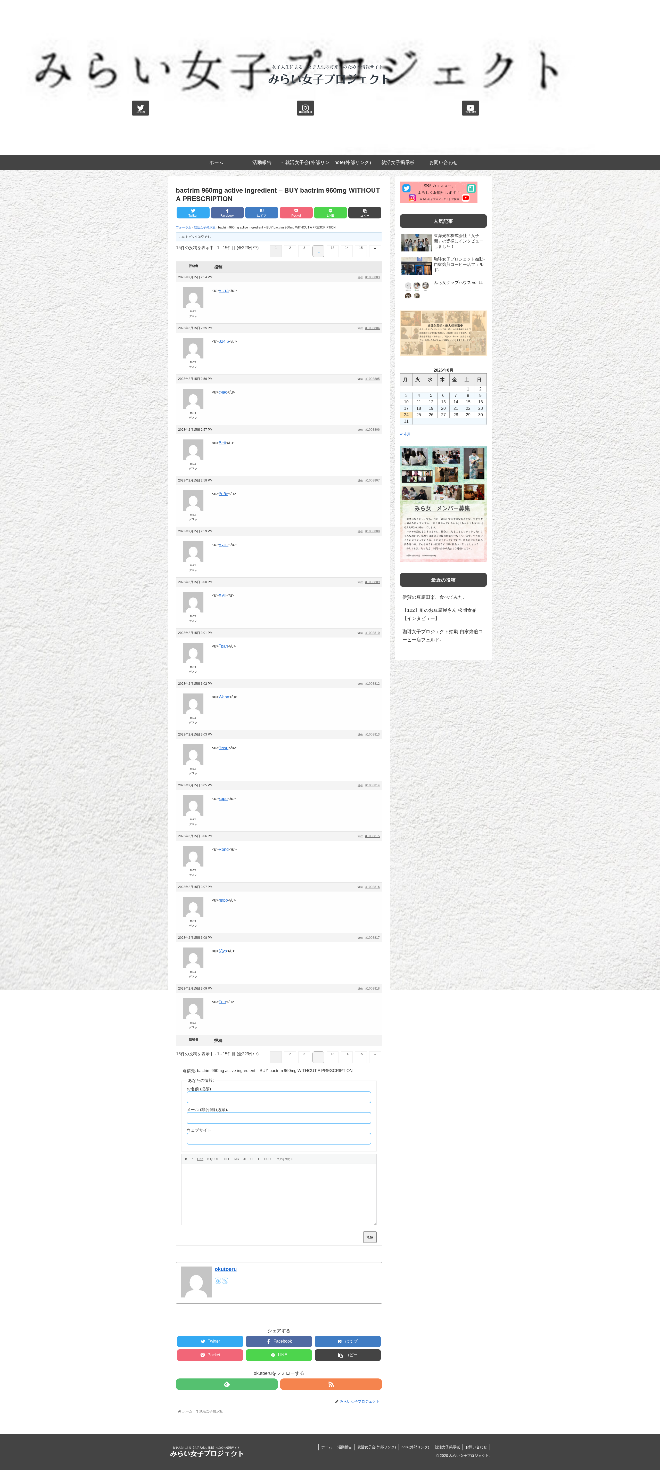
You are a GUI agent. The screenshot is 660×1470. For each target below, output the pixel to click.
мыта (224, 290)
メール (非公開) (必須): (207, 1109)
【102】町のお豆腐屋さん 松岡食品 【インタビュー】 (439, 614)
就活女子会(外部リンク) (376, 1447)
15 (361, 248)
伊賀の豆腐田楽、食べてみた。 (434, 597)
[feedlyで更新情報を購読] (218, 1281)
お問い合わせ (476, 1447)
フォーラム (183, 227)
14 (347, 248)
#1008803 (372, 277)
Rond (224, 849)
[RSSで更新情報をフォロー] (225, 1281)
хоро (223, 798)
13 (332, 248)
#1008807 (372, 480)
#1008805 (372, 379)
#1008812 (372, 683)
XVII (222, 595)
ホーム (326, 1447)
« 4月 (405, 434)
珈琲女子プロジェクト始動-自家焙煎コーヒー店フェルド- (442, 635)
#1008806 (372, 429)
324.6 (224, 341)
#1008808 (372, 531)
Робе (223, 494)
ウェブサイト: (199, 1130)
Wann (224, 697)
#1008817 (372, 938)
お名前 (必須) (199, 1089)
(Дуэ (223, 951)
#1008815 (372, 836)
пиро (223, 900)
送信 (370, 1237)
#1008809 (372, 582)
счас (223, 392)
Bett (222, 443)
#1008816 (372, 887)
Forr (222, 1002)
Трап (223, 646)
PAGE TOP (641, 1422)
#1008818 (372, 988)
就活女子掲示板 (205, 227)
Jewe (223, 748)
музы (223, 544)
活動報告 (344, 1447)
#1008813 (372, 734)
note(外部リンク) (415, 1447)
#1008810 (372, 633)
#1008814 (372, 785)
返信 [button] (360, 277)
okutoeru (226, 1269)
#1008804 (372, 328)
